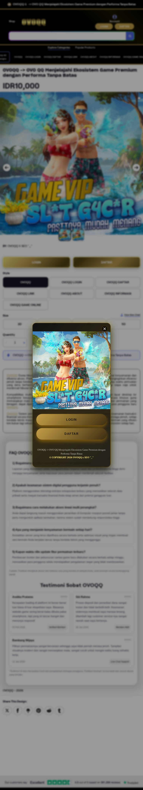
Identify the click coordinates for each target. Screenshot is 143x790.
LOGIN (71, 419)
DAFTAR (71, 433)
